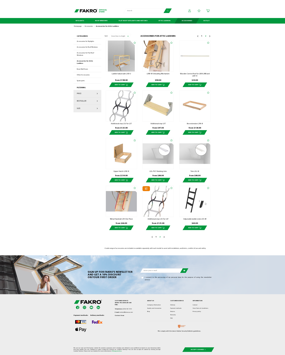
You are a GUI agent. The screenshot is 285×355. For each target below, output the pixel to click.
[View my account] (190, 10)
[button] (77, 307)
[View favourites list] (199, 10)
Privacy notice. (117, 351)
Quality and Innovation (154, 308)
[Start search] (168, 10)
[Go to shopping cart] (208, 10)
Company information (154, 305)
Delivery (172, 305)
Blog (148, 311)
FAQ (171, 318)
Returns (172, 311)
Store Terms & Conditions (200, 308)
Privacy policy (197, 311)
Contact (195, 305)
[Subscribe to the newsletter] (184, 270)
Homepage (78, 26)
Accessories (89, 26)
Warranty (173, 315)
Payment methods (175, 308)
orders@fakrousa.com (126, 312)
